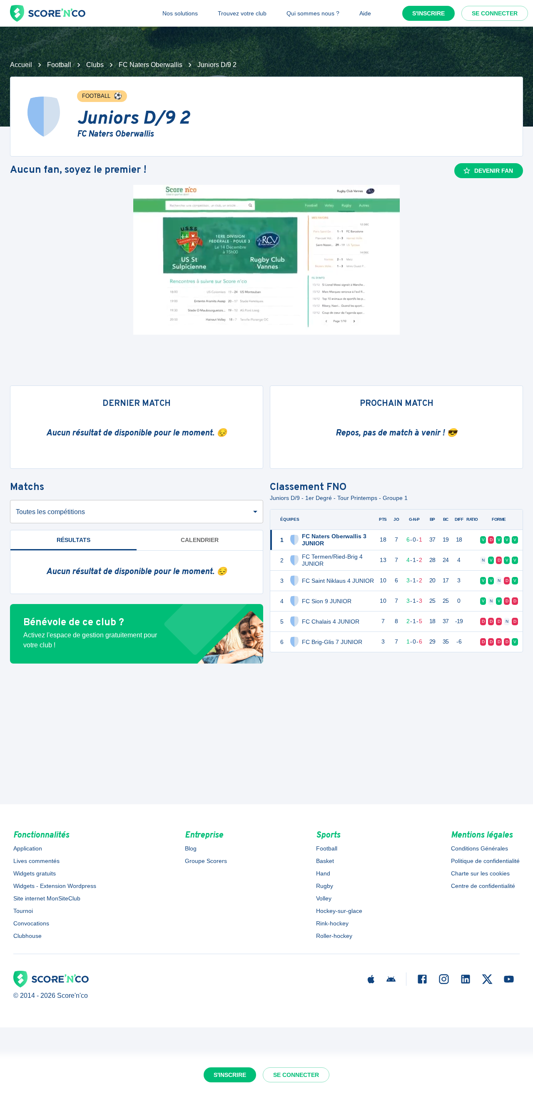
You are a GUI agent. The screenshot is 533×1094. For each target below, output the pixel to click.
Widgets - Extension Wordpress (54, 886)
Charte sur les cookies (480, 873)
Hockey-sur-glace (339, 911)
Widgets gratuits (34, 873)
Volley (323, 898)
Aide (365, 13)
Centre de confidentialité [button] (483, 886)
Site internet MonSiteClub (46, 898)
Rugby (324, 886)
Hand (323, 873)
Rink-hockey (332, 923)
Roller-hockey (334, 935)
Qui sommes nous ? (312, 13)
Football (59, 64)
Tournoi (23, 911)
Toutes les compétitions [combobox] (50, 511)
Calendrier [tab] (200, 540)
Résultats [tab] (73, 540)
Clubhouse (27, 935)
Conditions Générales (479, 848)
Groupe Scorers (206, 861)
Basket (325, 861)
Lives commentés (36, 861)
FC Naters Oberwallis (150, 64)
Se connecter (495, 13)
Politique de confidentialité (485, 861)
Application (27, 848)
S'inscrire (428, 13)
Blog (191, 848)
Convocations (31, 923)
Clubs (95, 64)
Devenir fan (493, 170)
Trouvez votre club (242, 13)
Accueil (21, 64)
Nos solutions (180, 13)
